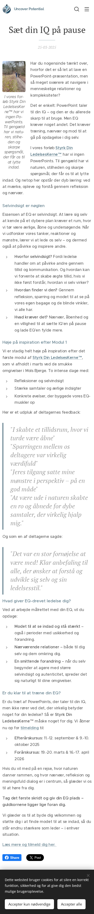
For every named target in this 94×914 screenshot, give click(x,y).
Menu (87, 9)
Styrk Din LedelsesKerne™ (57, 357)
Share (14, 858)
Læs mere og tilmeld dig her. (29, 844)
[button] (76, 9)
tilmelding (29, 727)
